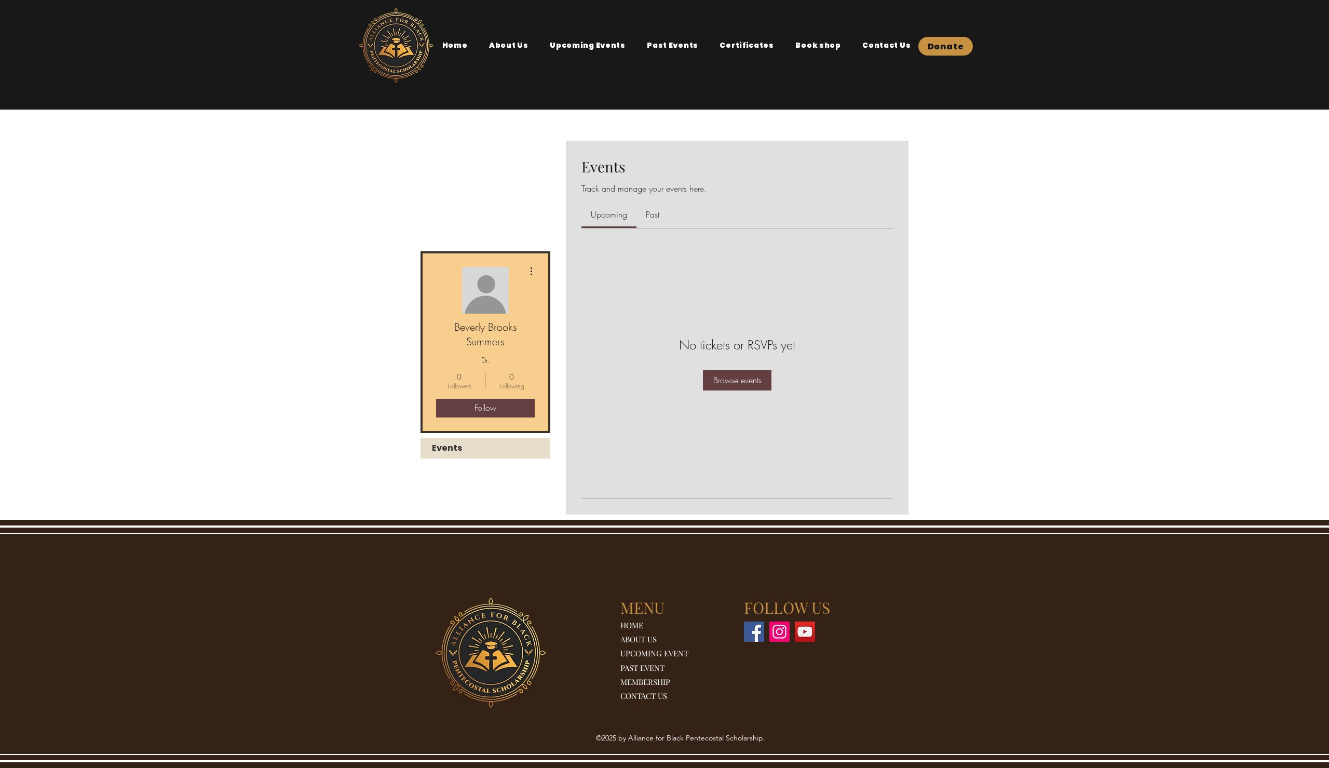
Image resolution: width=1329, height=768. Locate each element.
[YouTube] (805, 632)
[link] (609, 214)
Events (447, 448)
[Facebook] (754, 632)
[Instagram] (779, 632)
